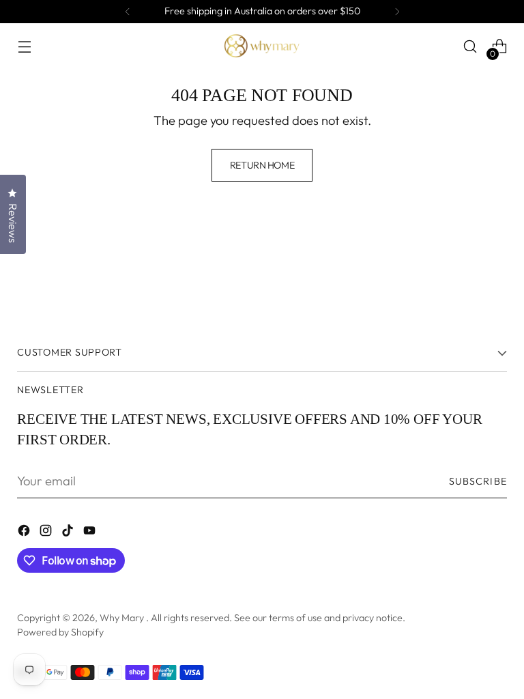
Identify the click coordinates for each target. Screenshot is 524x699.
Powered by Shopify (60, 632)
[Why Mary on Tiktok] (69, 533)
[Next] (397, 11)
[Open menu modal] (24, 47)
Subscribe (478, 481)
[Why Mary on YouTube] (91, 533)
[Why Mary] (262, 46)
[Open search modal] (470, 47)
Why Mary (123, 618)
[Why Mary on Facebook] (25, 533)
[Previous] (128, 11)
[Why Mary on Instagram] (47, 533)
